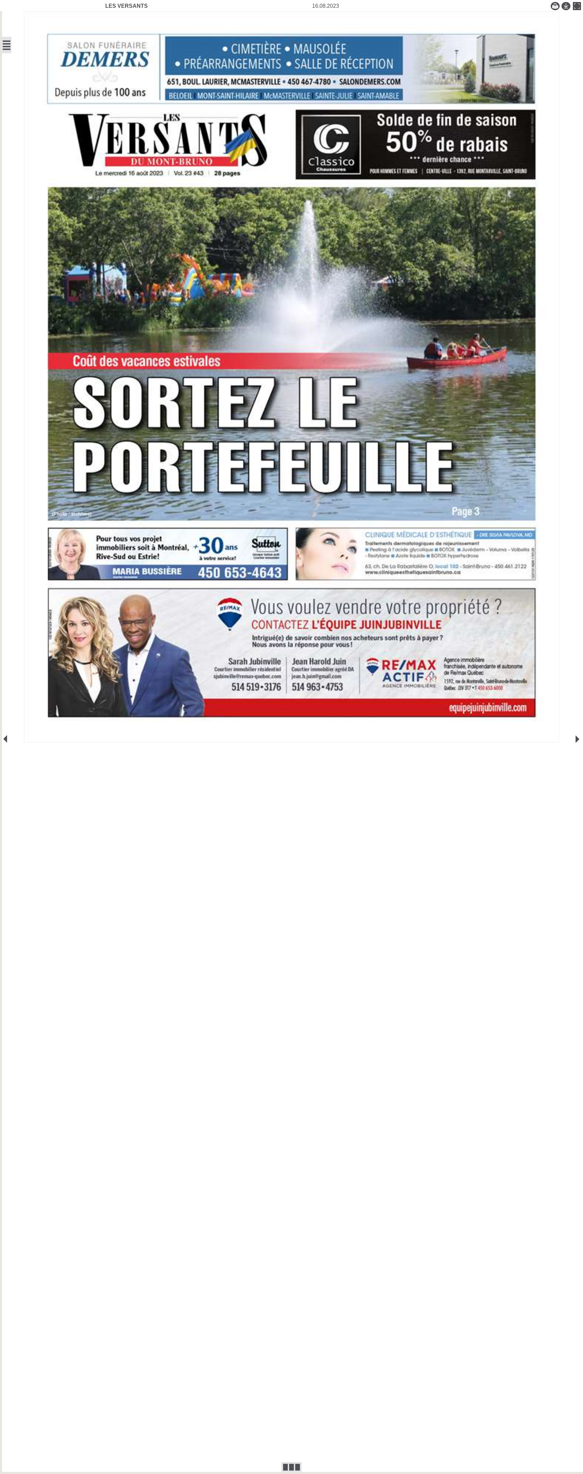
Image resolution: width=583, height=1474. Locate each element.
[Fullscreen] (577, 6)
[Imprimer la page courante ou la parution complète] (555, 6)
